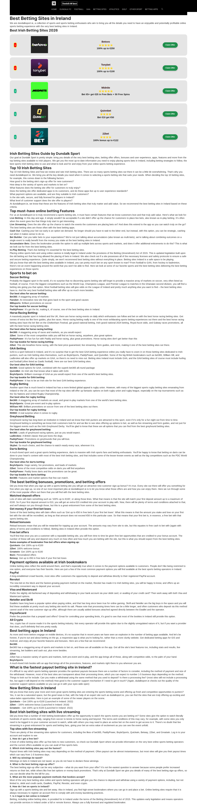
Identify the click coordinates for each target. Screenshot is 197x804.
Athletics (114, 9)
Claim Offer (170, 45)
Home (54, 9)
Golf (124, 9)
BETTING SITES (99, 9)
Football (79, 9)
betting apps (68, 227)
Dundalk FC (65, 9)
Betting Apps (151, 9)
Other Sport (136, 9)
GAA (88, 9)
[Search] (162, 9)
